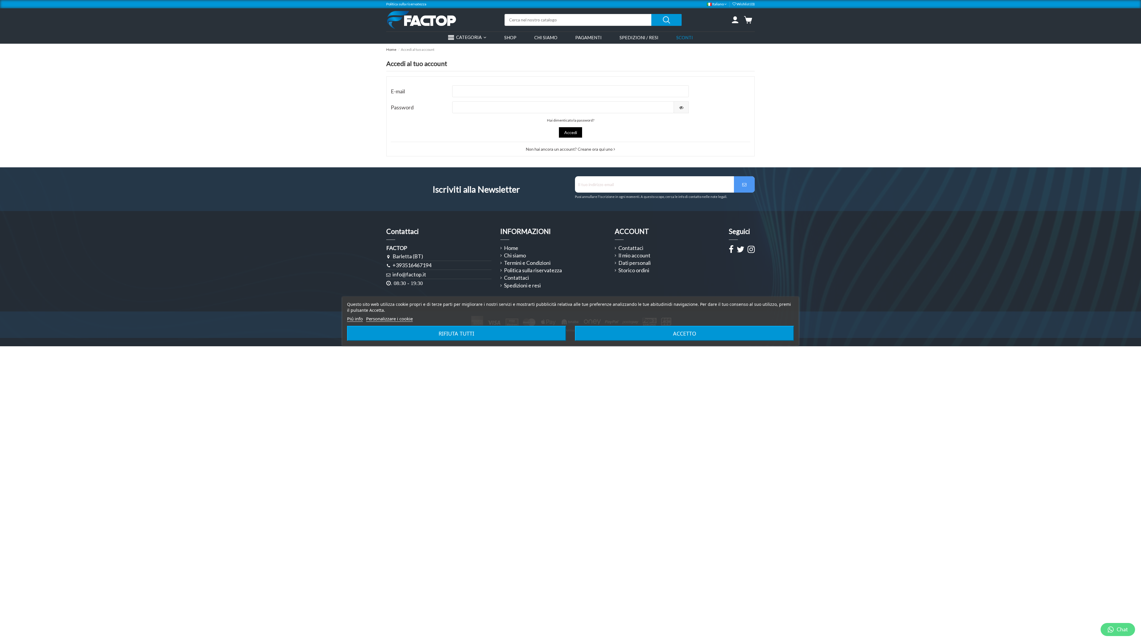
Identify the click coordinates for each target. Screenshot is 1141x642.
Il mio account (634, 256)
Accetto (684, 333)
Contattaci (516, 278)
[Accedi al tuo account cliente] (735, 19)
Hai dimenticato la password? (570, 120)
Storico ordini (633, 270)
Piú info (355, 319)
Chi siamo (515, 256)
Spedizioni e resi (522, 286)
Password (402, 107)
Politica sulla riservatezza (406, 4)
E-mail (398, 91)
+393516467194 (412, 265)
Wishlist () (745, 4)
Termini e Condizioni (527, 263)
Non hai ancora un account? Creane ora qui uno (570, 149)
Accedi (570, 132)
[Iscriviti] (744, 184)
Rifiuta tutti (456, 333)
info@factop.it (409, 274)
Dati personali (634, 263)
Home (511, 248)
